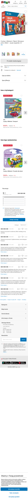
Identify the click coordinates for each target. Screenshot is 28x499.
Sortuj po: (17, 224)
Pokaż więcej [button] (3, 251)
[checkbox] (1, 343)
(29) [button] (19, 289)
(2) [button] (23, 277)
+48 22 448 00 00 (6, 326)
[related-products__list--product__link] (3, 54)
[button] (14, 496)
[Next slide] (26, 23)
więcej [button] (4, 352)
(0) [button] (20, 236)
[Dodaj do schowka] (25, 11)
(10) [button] (23, 289)
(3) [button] (23, 244)
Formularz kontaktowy (8, 324)
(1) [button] (20, 228)
